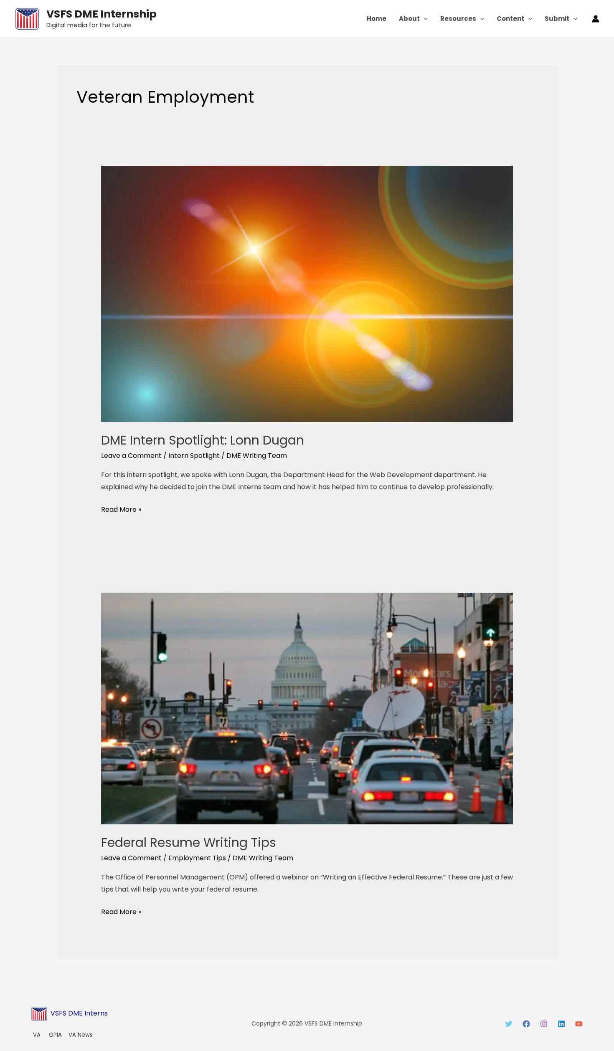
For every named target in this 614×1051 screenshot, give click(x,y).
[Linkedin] (561, 1024)
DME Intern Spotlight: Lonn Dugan (202, 440)
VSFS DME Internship (101, 14)
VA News (81, 1035)
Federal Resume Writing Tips (188, 842)
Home (376, 18)
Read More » (121, 508)
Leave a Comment (131, 455)
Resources (458, 18)
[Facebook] (526, 1024)
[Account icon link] (595, 19)
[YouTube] (579, 1024)
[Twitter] (509, 1024)
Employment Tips (197, 858)
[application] (424, 19)
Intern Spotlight (194, 455)
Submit (557, 18)
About (409, 18)
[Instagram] (544, 1024)
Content (510, 18)
